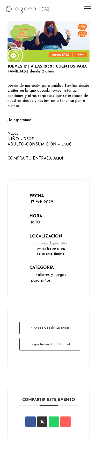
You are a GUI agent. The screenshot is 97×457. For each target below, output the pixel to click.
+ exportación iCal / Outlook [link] (50, 344)
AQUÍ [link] (58, 159)
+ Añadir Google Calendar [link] (50, 327)
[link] (27, 9)
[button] (88, 9)
